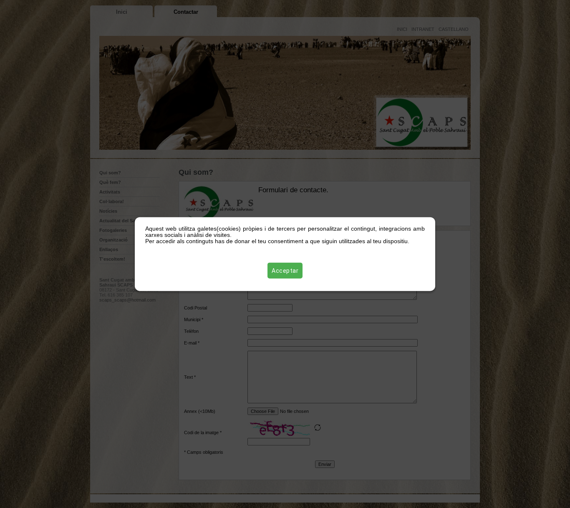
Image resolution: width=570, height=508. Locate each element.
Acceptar (285, 270)
